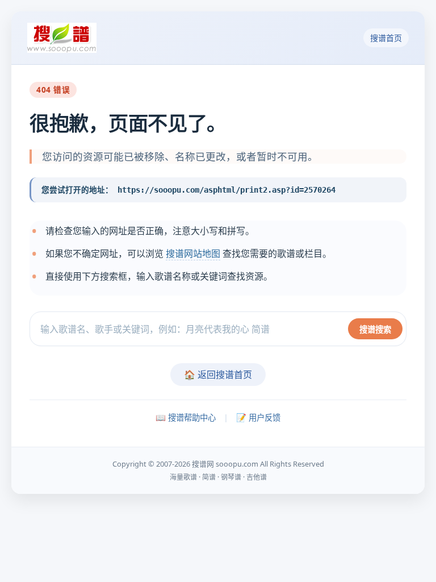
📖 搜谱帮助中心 (186, 417)
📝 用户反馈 (258, 417)
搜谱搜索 (375, 329)
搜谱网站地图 (193, 253)
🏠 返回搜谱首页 (218, 374)
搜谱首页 (386, 37)
